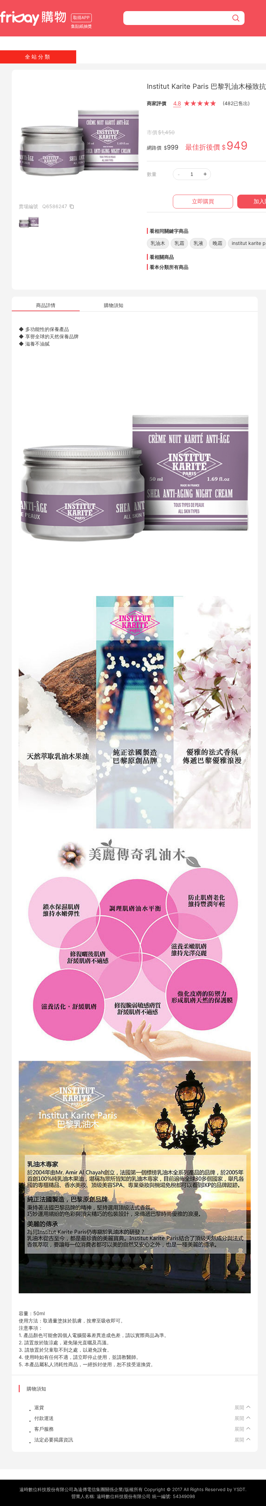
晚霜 (217, 243)
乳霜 (179, 243)
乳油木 (158, 243)
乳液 (198, 243)
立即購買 (203, 201)
